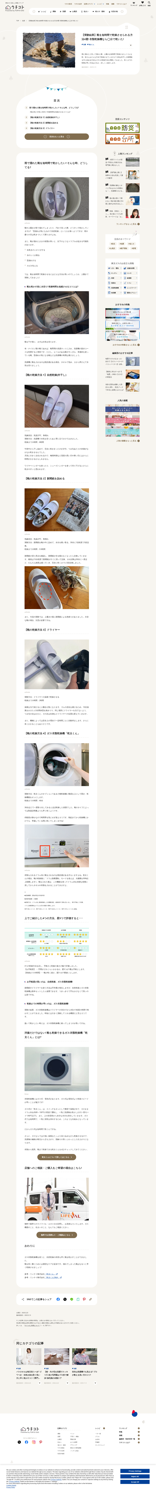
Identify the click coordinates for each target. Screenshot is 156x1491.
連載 (112, 4)
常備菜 (97, 1442)
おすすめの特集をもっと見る (124, 345)
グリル (97, 1436)
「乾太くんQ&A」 (52, 1277)
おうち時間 (73, 1442)
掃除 (54, 11)
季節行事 (73, 1439)
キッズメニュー (100, 1445)
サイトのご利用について (32, 1325)
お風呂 (74, 11)
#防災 (113, 244)
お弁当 (97, 1439)
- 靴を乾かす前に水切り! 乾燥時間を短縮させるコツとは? (49, 112)
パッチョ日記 (74, 1451)
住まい (86, 11)
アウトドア (73, 1445)
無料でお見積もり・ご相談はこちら (55, 1235)
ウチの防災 (61, 1448)
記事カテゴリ (88, 4)
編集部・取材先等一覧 (127, 1439)
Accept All (135, 1482)
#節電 (134, 248)
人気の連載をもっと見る (126, 440)
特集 (107, 4)
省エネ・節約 (100, 11)
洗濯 (64, 11)
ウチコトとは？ (122, 4)
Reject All (135, 1476)
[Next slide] (122, 11)
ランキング (123, 1428)
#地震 (122, 244)
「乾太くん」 (50, 1274)
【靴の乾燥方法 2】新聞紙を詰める (43, 122)
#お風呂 (112, 248)
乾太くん (91, 44)
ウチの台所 (61, 1451)
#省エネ (131, 244)
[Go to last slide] (34, 11)
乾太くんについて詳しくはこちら (55, 1157)
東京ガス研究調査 (75, 1448)
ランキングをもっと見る (126, 224)
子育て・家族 (74, 1436)
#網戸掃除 (123, 248)
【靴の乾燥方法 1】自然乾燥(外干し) (44, 117)
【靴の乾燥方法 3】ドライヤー (42, 128)
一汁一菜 (98, 1434)
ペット (72, 1434)
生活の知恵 (115, 11)
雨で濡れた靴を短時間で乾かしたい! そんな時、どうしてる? (54, 107)
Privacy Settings (135, 1471)
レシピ (99, 4)
